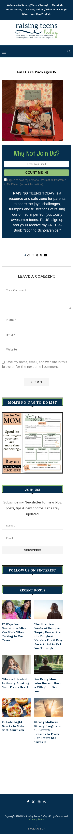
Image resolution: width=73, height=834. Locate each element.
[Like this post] (28, 255)
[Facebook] (28, 802)
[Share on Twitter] (36, 255)
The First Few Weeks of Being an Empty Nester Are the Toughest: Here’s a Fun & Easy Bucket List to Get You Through (48, 636)
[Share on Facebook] (33, 255)
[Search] (69, 51)
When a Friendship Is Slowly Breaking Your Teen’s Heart (15, 683)
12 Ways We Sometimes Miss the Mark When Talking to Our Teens (14, 632)
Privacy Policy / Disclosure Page (46, 9)
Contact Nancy (13, 9)
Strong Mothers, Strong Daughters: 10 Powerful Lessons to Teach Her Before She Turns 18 (47, 732)
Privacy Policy (36, 819)
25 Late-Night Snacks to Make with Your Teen (13, 726)
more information (31, 184)
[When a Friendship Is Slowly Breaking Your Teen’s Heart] (16, 664)
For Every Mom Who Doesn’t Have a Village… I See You (47, 685)
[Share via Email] (45, 255)
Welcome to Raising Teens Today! (27, 5)
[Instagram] (39, 802)
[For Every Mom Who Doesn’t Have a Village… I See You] (48, 664)
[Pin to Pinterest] (41, 255)
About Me (57, 5)
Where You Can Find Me (36, 13)
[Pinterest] (44, 802)
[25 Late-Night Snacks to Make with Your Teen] (16, 707)
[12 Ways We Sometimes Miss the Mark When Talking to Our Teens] (16, 609)
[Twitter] (33, 802)
